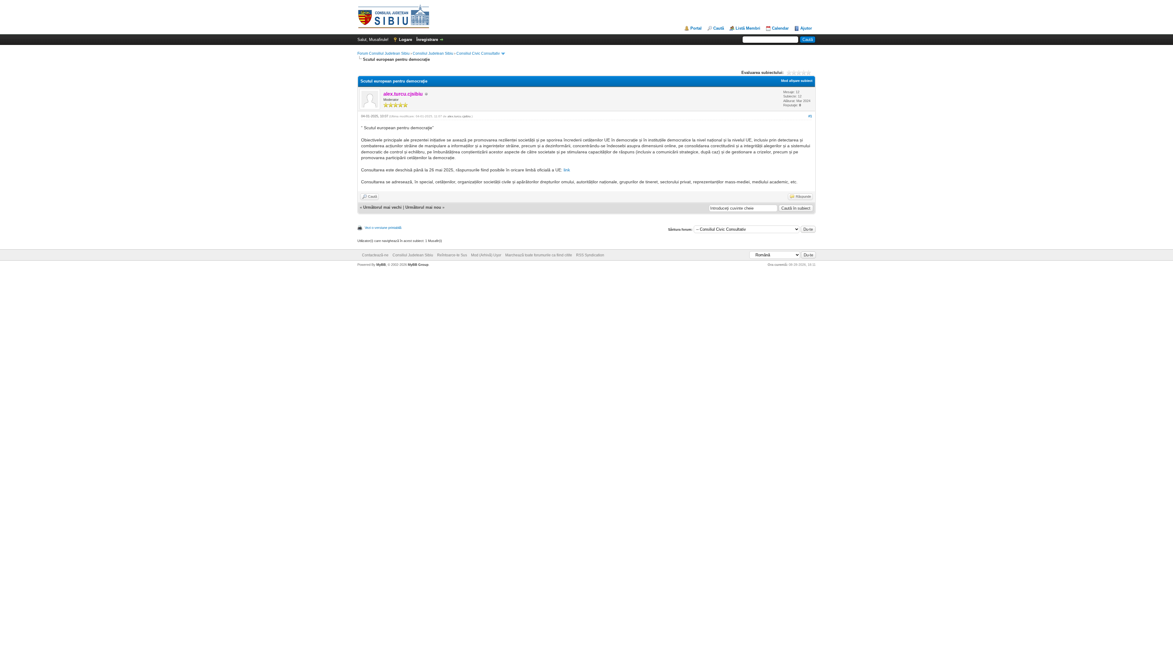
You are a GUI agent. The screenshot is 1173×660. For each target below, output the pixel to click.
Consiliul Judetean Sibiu (433, 53)
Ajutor (806, 28)
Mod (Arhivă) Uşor (486, 255)
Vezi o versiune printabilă (383, 227)
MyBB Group (418, 264)
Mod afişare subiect (797, 80)
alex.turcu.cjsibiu (459, 116)
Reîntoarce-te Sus (452, 255)
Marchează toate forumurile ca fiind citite (538, 255)
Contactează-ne (375, 255)
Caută (718, 28)
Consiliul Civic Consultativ (478, 53)
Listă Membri (748, 28)
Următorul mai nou (423, 207)
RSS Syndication (590, 255)
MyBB (381, 264)
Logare (405, 39)
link (567, 169)
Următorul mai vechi (382, 207)
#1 (810, 116)
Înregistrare (427, 39)
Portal (696, 28)
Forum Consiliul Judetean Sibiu (383, 53)
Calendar (780, 28)
